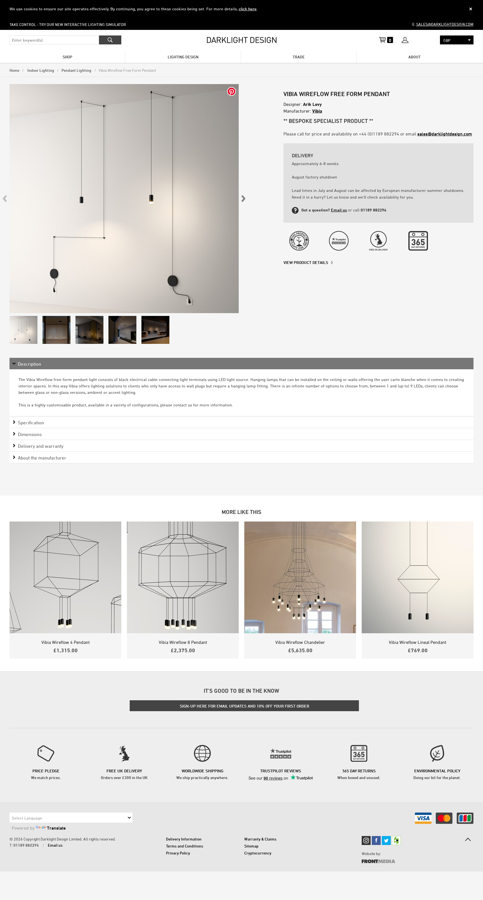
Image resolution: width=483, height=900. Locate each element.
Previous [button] (5, 198)
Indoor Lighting (40, 70)
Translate (56, 827)
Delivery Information (184, 839)
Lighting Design (183, 56)
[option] (124, 198)
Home (14, 70)
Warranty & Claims (260, 839)
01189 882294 (26, 845)
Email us (339, 210)
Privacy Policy (178, 853)
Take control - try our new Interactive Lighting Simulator (68, 24)
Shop (67, 56)
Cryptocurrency (257, 853)
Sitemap (251, 846)
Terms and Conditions (184, 846)
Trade (299, 56)
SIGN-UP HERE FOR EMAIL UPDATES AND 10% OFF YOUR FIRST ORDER (244, 706)
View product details (305, 262)
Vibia (317, 110)
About (414, 56)
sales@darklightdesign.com (444, 24)
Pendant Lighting (76, 70)
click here (248, 8)
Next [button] (243, 198)
